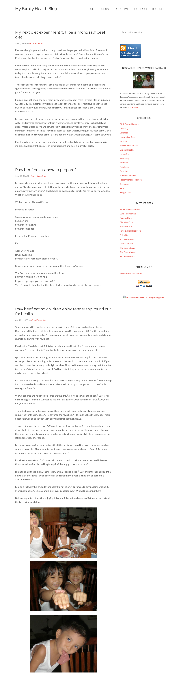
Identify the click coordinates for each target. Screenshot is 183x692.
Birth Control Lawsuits (130, 124)
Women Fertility (127, 256)
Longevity (124, 154)
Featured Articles (127, 137)
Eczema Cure (126, 226)
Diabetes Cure (126, 222)
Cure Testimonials (128, 213)
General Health (127, 149)
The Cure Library (127, 248)
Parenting (124, 171)
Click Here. (133, 107)
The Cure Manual (127, 252)
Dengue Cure (126, 218)
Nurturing (124, 158)
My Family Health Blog (36, 8)
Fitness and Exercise (129, 145)
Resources (124, 184)
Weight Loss (125, 192)
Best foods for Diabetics (131, 273)
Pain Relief (124, 167)
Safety (123, 188)
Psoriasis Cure (126, 243)
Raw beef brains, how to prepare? (45, 169)
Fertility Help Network (130, 230)
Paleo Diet (124, 235)
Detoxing (124, 128)
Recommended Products (131, 179)
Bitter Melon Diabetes (130, 209)
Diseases (124, 132)
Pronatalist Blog (127, 239)
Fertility (123, 141)
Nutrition (124, 162)
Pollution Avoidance (129, 175)
